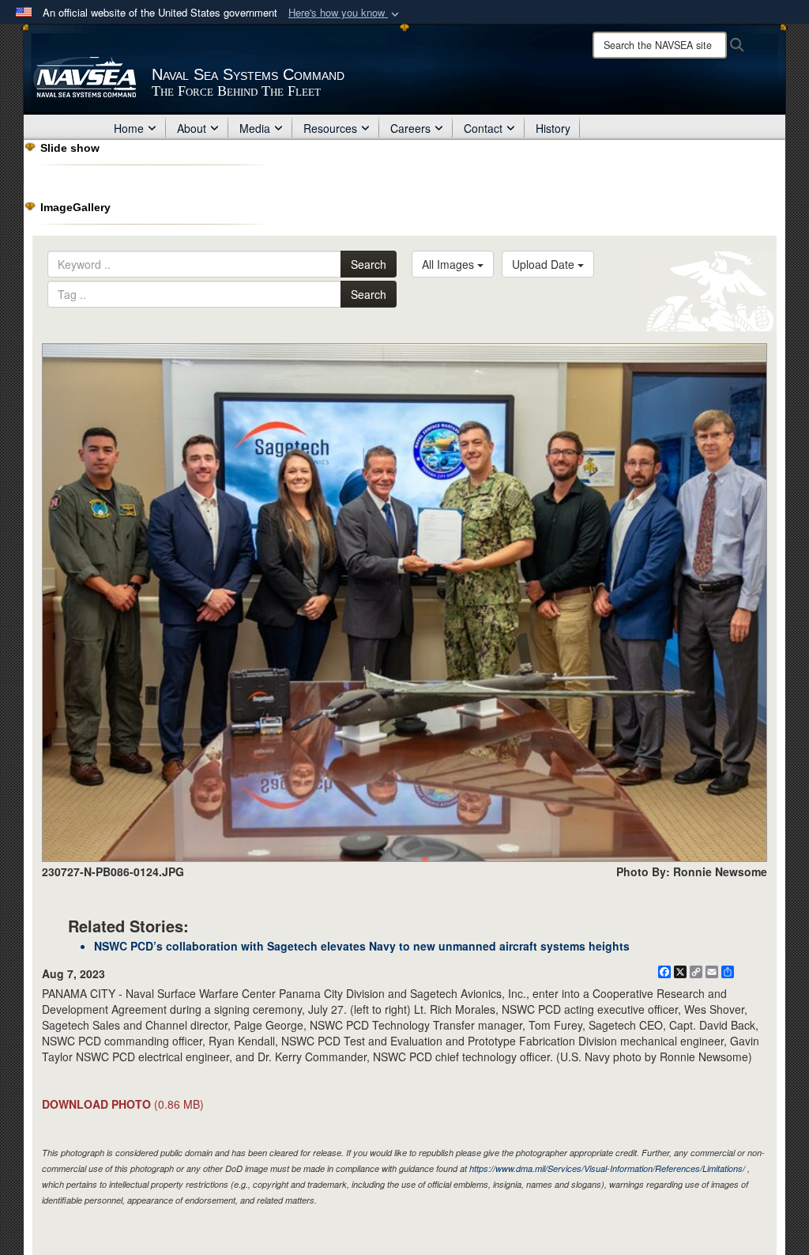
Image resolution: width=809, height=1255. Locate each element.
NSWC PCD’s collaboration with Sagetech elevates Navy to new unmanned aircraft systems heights (362, 946)
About (191, 128)
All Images (449, 264)
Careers (410, 128)
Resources (330, 128)
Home (129, 128)
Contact (483, 128)
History (553, 128)
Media (254, 128)
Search (368, 264)
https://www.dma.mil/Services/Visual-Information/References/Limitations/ (607, 1168)
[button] (345, 13)
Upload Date (545, 264)
